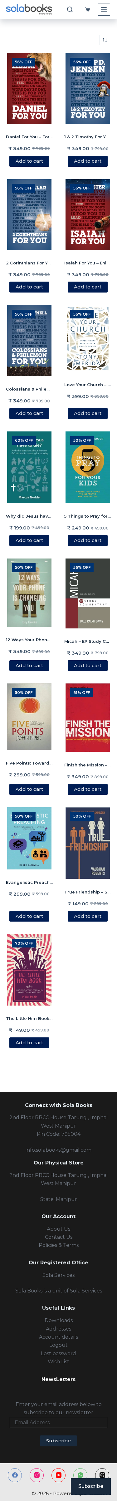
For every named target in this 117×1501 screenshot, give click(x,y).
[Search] (70, 9)
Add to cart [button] (29, 161)
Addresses (58, 1329)
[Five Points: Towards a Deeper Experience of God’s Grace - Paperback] (29, 716)
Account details (58, 1337)
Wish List (58, 1362)
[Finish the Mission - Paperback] (88, 717)
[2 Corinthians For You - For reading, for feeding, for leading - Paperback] (29, 214)
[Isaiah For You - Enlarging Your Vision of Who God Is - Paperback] (88, 214)
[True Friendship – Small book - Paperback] (88, 843)
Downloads (59, 1320)
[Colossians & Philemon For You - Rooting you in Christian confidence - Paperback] (29, 340)
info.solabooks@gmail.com (58, 1150)
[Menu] (104, 9)
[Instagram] (37, 1475)
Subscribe (58, 1441)
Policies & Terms (59, 1245)
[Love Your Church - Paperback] (88, 338)
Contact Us (58, 1237)
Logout (58, 1345)
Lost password (58, 1353)
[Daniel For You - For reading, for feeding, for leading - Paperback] (29, 88)
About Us (58, 1229)
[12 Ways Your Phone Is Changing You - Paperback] (29, 593)
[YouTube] (58, 1475)
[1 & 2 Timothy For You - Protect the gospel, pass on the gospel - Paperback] (88, 88)
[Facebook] (15, 1475)
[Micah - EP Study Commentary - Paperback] (88, 593)
